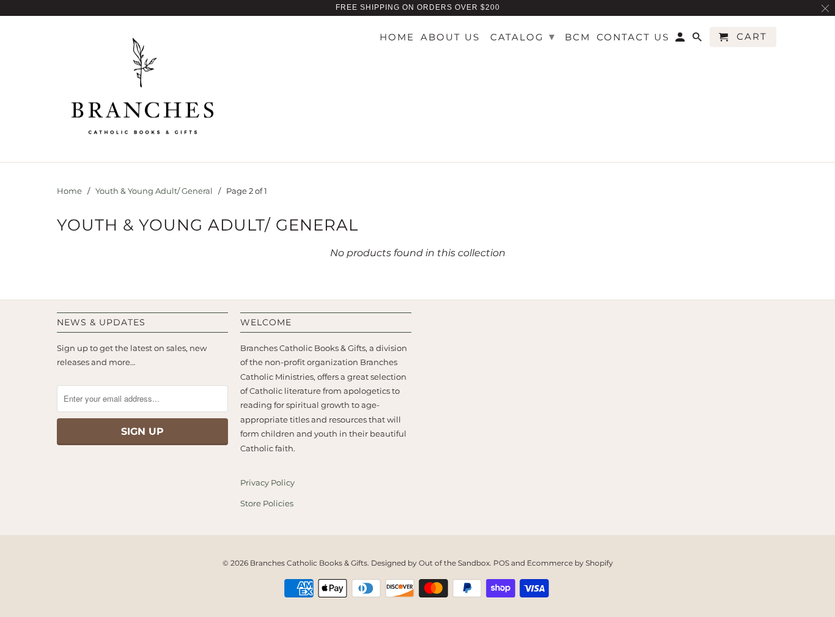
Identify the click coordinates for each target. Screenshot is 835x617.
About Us (450, 37)
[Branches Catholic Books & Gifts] (142, 89)
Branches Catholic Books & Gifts (308, 562)
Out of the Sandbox (454, 562)
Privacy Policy (267, 482)
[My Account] (680, 39)
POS (501, 562)
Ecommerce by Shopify (570, 562)
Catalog (523, 36)
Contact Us (633, 37)
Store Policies (266, 503)
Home (397, 37)
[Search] (698, 39)
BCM (577, 37)
